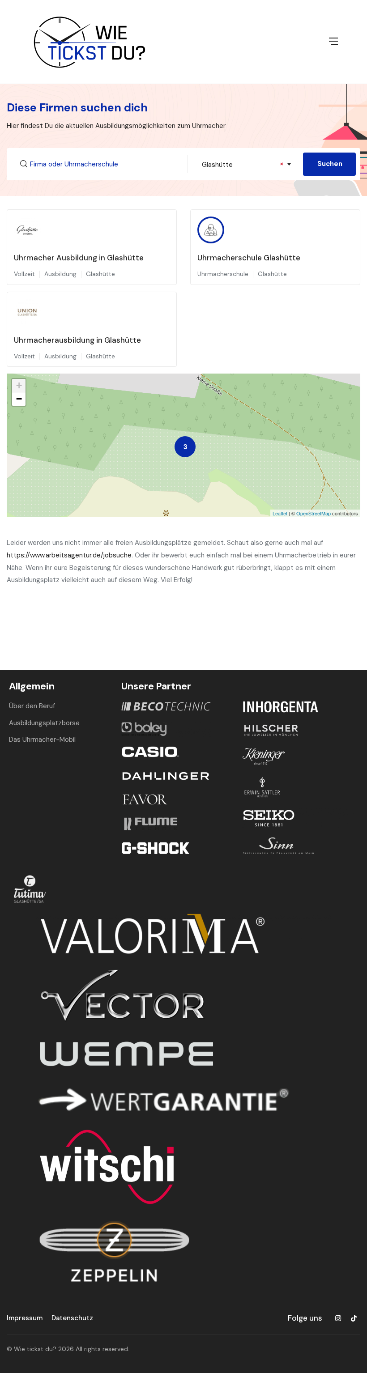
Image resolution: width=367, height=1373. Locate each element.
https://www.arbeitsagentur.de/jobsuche (69, 555)
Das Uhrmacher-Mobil (42, 739)
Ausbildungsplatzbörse (44, 722)
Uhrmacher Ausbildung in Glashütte (79, 258)
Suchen (329, 163)
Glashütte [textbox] (243, 164)
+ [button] (19, 385)
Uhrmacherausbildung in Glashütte (77, 340)
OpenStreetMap (313, 513)
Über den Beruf (32, 705)
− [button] (19, 398)
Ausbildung (60, 274)
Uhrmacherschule (222, 274)
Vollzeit (24, 274)
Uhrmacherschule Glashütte (248, 258)
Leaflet (280, 513)
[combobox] (245, 164)
